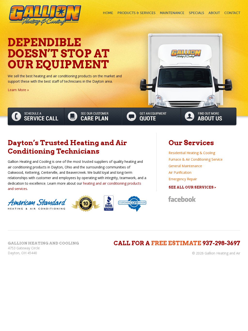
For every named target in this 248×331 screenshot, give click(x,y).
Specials (196, 13)
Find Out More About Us (208, 116)
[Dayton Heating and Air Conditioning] (45, 15)
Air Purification (180, 172)
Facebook (182, 199)
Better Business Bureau (109, 203)
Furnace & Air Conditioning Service (196, 159)
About (214, 13)
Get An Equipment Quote (151, 116)
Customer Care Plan (132, 203)
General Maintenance (185, 166)
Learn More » (18, 89)
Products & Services (136, 13)
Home (108, 13)
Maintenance (172, 13)
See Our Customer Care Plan (93, 116)
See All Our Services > (192, 187)
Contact (232, 13)
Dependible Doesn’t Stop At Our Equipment (58, 53)
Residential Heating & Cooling (192, 152)
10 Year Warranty (85, 203)
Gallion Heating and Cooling (43, 243)
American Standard (38, 204)
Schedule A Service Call (36, 116)
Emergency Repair (183, 179)
